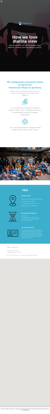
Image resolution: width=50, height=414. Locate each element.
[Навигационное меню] (1, 1)
